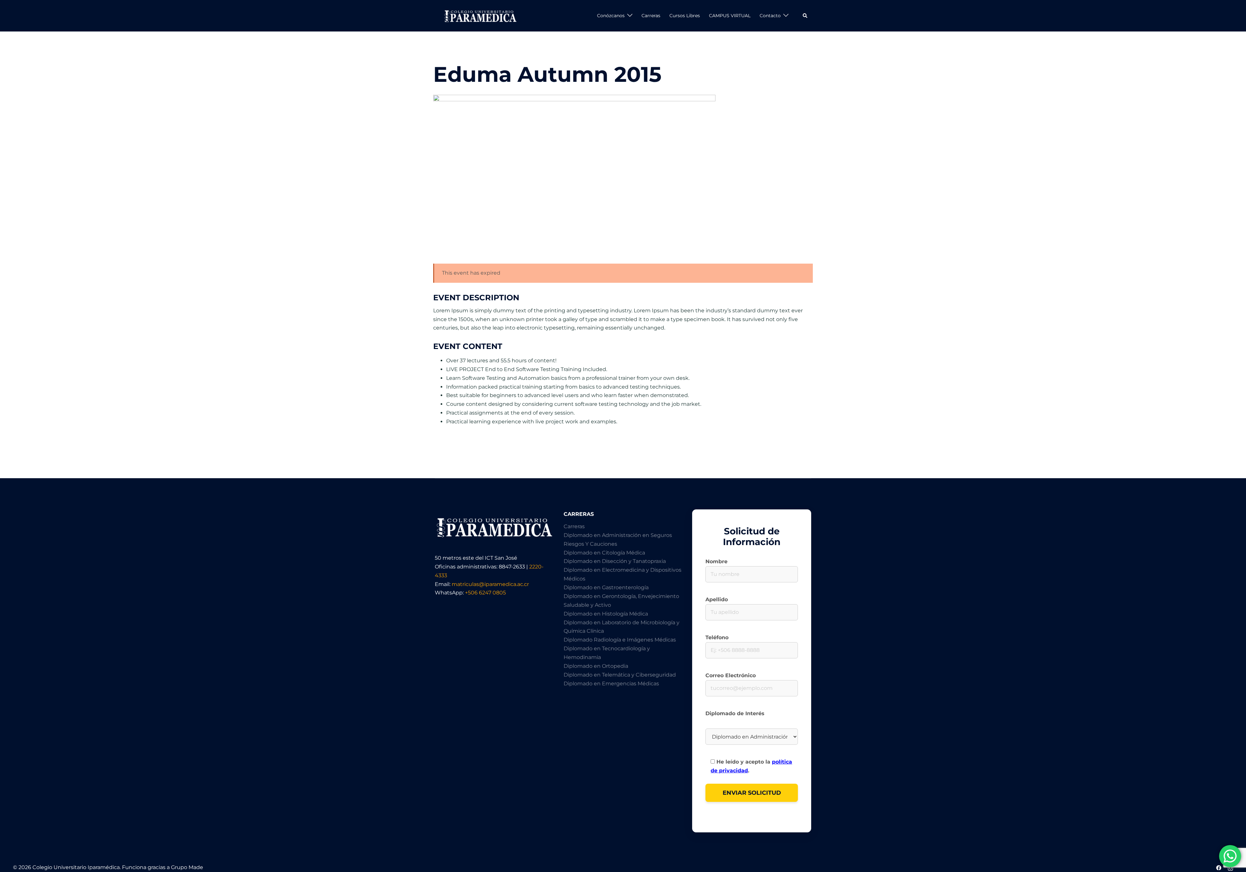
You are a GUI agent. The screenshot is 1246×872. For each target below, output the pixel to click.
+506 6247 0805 (485, 593)
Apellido (716, 599)
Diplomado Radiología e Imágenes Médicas (620, 640)
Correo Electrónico (730, 675)
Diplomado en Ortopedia (596, 666)
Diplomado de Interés (734, 713)
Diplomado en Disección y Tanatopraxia (615, 561)
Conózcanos (611, 16)
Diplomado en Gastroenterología (606, 587)
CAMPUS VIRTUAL (730, 16)
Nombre (716, 561)
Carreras (650, 16)
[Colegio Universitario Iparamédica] (479, 15)
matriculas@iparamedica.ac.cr (490, 584)
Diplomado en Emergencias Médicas (611, 683)
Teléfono (716, 637)
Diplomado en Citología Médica (604, 553)
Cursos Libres (684, 16)
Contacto (770, 16)
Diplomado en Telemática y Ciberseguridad (620, 675)
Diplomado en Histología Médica (606, 614)
